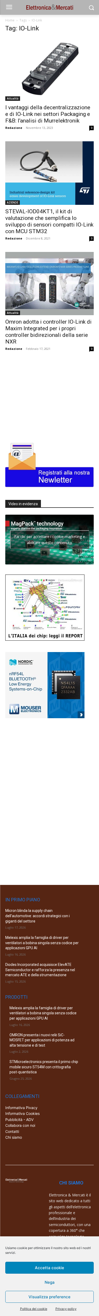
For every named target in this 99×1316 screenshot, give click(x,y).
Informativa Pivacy (21, 1107)
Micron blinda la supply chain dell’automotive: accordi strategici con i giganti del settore (37, 915)
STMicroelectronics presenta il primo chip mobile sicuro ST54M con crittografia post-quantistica (44, 1067)
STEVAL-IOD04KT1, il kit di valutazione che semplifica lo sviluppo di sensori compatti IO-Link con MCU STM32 (49, 221)
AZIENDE (12, 202)
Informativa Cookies (22, 1113)
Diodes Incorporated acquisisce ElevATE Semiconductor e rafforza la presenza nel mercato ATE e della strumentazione (40, 969)
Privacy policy (66, 1309)
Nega (50, 1282)
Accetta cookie (49, 1267)
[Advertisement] (44, 395)
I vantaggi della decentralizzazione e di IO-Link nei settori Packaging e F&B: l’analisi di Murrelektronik (47, 114)
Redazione (13, 128)
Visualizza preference (49, 1296)
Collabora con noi (20, 1125)
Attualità (12, 98)
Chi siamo (13, 1137)
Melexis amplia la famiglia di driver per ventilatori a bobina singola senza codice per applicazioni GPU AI (42, 942)
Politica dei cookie (33, 1309)
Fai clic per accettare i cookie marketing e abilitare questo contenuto (49, 539)
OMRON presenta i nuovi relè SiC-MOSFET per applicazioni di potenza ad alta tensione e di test (42, 1040)
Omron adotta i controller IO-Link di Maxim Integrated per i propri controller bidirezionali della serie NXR (48, 332)
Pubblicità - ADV (19, 1119)
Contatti (12, 1131)
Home (10, 20)
